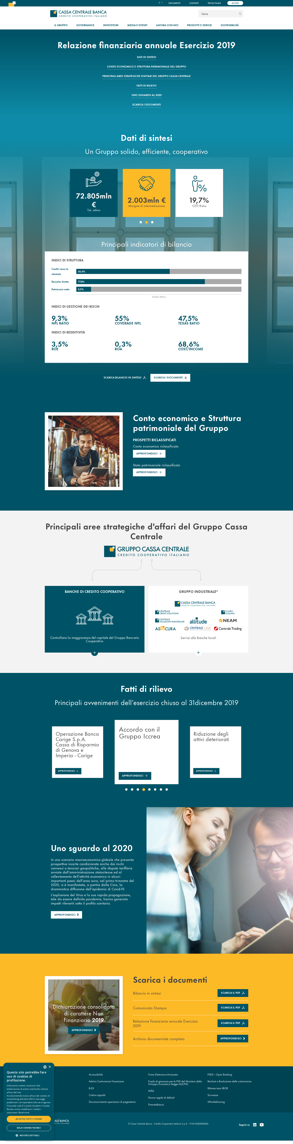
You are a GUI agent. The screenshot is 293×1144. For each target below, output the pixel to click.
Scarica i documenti (146, 104)
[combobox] (45, 1067)
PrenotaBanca (156, 1104)
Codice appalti (97, 1095)
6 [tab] (155, 789)
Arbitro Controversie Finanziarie (106, 1081)
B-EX (91, 1088)
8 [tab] (166, 789)
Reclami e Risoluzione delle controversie (229, 1081)
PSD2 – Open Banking (220, 1074)
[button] (29, 1135)
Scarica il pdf (230, 993)
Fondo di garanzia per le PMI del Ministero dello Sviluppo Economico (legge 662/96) (175, 1082)
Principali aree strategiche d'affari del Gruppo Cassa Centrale (146, 76)
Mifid (151, 1091)
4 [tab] (143, 789)
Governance (85, 25)
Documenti (174, 3)
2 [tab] (146, 222)
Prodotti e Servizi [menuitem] (199, 25)
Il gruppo (61, 25)
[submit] (240, 13)
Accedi (235, 3)
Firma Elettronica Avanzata (163, 1074)
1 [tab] (141, 222)
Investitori (111, 25)
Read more (24, 1112)
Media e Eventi (137, 25)
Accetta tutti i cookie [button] (29, 1119)
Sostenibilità (230, 25)
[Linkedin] (254, 1125)
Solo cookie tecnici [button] (29, 1127)
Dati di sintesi (146, 57)
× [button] (49, 1067)
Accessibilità (96, 1074)
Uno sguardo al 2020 (147, 95)
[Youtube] (261, 1125)
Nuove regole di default (161, 1097)
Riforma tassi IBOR (218, 1088)
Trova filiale (214, 3)
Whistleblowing (216, 1102)
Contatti (194, 3)
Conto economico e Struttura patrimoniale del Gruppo (146, 66)
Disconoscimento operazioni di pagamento (112, 1102)
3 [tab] (152, 222)
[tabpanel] (94, 193)
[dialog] (28, 1102)
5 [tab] (149, 789)
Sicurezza (213, 1095)
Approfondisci (147, 453)
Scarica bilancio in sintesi (123, 377)
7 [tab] (161, 789)
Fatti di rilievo (146, 85)
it (159, 2)
